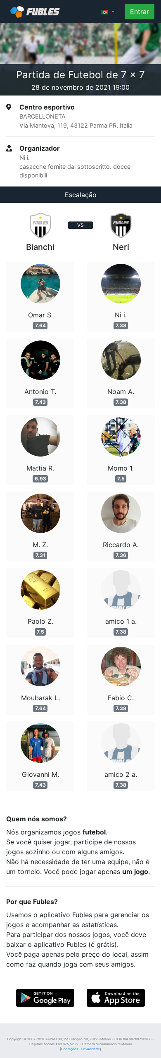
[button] (108, 11)
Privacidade (90, 1049)
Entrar (139, 11)
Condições (69, 1049)
